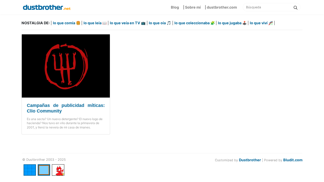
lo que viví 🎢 (261, 23)
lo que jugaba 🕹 (233, 23)
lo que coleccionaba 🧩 (195, 23)
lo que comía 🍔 (67, 23)
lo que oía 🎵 (160, 23)
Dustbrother (250, 160)
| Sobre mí (192, 7)
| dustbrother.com (221, 7)
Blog (175, 7)
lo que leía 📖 (96, 23)
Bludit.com (292, 160)
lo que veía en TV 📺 (128, 23)
